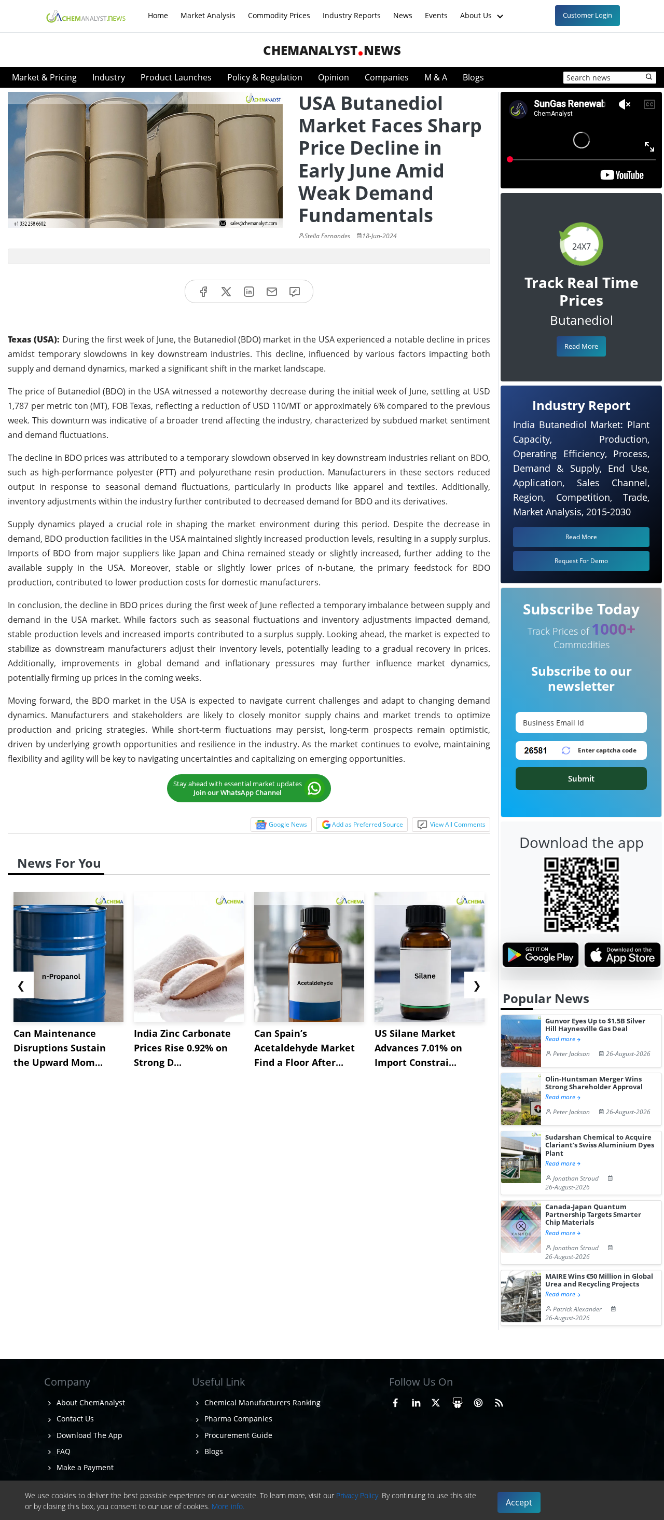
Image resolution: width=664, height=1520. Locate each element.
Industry (108, 77)
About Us (477, 10)
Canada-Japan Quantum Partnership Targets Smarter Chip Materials (593, 1215)
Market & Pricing (44, 77)
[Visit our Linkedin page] (416, 1401)
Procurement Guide (237, 1435)
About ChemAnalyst (89, 1402)
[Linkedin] (249, 291)
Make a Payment (84, 1467)
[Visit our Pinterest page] (478, 1401)
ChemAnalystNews (332, 50)
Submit (581, 778)
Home (158, 10)
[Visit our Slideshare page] (457, 1401)
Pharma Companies (237, 1418)
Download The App (88, 1435)
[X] (226, 291)
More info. (228, 1506)
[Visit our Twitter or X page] (436, 1401)
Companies (387, 77)
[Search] (649, 77)
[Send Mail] (271, 291)
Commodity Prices (279, 10)
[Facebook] (203, 291)
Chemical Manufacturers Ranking (261, 1402)
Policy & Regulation (264, 77)
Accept (519, 1502)
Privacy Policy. (358, 1495)
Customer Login (587, 15)
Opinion (333, 77)
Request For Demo (581, 560)
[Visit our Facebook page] (395, 1401)
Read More (581, 346)
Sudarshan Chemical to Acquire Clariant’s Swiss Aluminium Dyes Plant (599, 1145)
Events (436, 10)
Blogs (473, 77)
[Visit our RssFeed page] (499, 1401)
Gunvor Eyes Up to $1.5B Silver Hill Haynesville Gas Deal (595, 1025)
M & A (435, 77)
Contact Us (74, 1418)
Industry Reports (352, 10)
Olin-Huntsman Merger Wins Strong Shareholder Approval (594, 1083)
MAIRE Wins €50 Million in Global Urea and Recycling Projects (599, 1280)
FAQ (62, 1451)
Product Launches (176, 77)
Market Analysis (208, 10)
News (402, 10)
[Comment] (294, 291)
